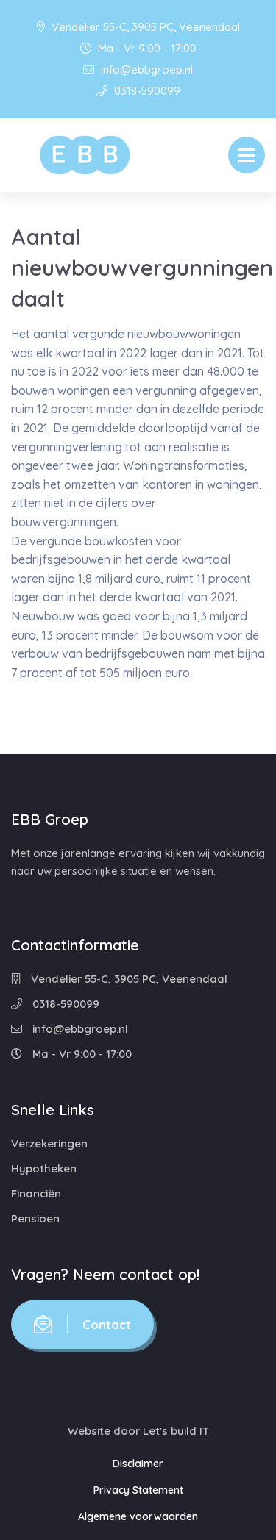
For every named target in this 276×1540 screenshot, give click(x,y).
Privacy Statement (138, 1490)
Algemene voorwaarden (138, 1516)
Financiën (36, 1193)
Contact (106, 1324)
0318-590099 (145, 91)
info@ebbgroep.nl (145, 69)
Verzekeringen (49, 1143)
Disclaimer (138, 1463)
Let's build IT (176, 1431)
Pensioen (35, 1218)
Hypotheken (44, 1168)
